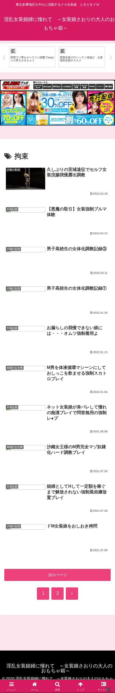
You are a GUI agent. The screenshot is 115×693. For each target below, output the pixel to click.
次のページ (57, 575)
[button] (104, 625)
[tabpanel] (52, 56)
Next (111, 57)
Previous (4, 57)
